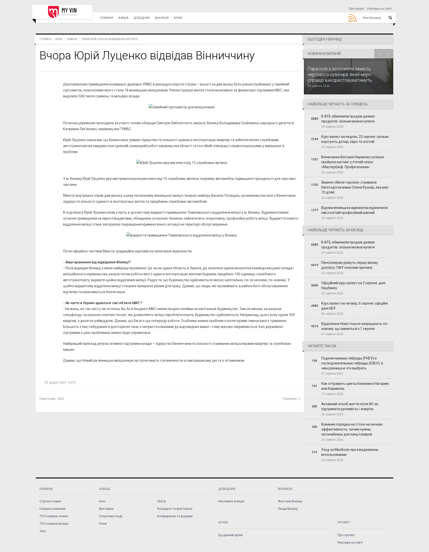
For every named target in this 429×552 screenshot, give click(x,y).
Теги (42, 531)
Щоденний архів (230, 535)
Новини (106, 18)
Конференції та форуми (175, 516)
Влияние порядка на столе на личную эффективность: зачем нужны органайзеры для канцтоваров (352, 429)
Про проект (356, 8)
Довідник (142, 18)
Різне (103, 523)
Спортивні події (110, 516)
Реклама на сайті (379, 8)
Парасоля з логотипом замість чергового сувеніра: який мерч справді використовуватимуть (340, 74)
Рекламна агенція (231, 501)
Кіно (102, 501)
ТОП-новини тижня (53, 516)
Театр (161, 501)
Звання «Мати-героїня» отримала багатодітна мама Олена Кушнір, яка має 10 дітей (354, 187)
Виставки (106, 509)
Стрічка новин (50, 501)
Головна (45, 39)
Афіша (123, 18)
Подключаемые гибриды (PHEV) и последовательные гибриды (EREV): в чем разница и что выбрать (352, 363)
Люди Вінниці (288, 509)
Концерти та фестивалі (174, 509)
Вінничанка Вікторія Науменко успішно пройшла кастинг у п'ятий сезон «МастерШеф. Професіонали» (352, 162)
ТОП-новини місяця (53, 523)
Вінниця (162, 18)
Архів (178, 18)
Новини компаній (52, 509)
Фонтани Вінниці (290, 501)
